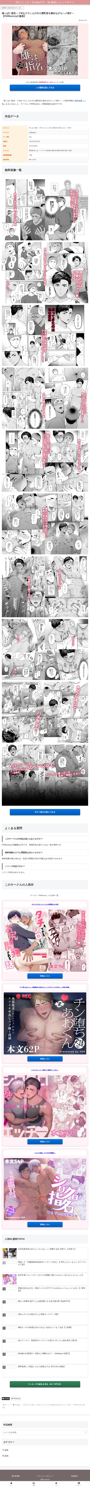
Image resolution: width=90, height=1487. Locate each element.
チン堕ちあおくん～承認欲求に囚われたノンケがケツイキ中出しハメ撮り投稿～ (45, 987)
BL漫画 (6, 1398)
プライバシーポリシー (45, 1476)
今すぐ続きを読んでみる (45, 812)
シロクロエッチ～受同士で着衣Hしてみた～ (45, 1070)
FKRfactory (32, 132)
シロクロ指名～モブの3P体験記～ (45, 1153)
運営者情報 (15, 1476)
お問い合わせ (45, 1479)
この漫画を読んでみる (45, 88)
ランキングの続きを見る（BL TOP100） (45, 1384)
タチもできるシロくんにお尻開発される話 (45, 904)
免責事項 (74, 1476)
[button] (86, 1432)
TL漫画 (5, 1450)
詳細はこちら (45, 976)
